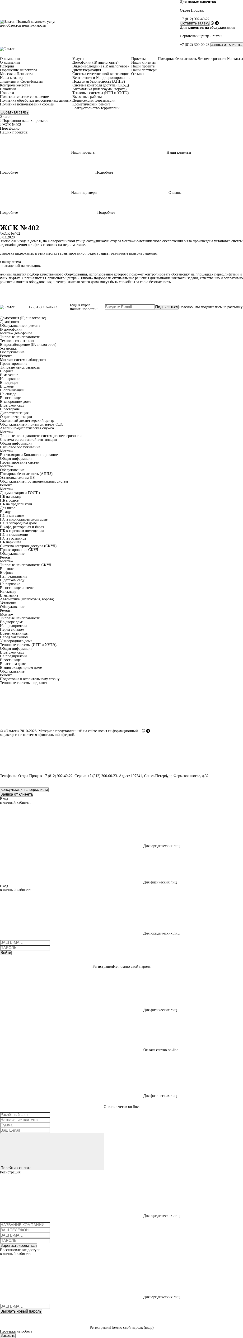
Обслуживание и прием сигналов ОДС (31, 424)
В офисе (6, 371)
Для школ (7, 508)
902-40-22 (195, 19)
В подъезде (9, 382)
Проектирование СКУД (19, 550)
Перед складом (12, 629)
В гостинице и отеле (16, 588)
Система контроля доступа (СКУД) (28, 546)
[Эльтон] (7, 49)
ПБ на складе (10, 496)
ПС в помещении (14, 534)
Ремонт (6, 356)
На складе (8, 394)
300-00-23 (195, 45)
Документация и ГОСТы (20, 493)
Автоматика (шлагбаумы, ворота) (27, 599)
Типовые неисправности (20, 337)
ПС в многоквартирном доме (23, 519)
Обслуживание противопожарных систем (34, 481)
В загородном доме (15, 401)
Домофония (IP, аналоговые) (23, 318)
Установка (8, 348)
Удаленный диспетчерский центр (27, 420)
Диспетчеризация (14, 413)
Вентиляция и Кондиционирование (29, 455)
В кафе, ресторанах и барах (22, 527)
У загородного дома (16, 641)
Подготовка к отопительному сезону (30, 679)
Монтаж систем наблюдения (23, 360)
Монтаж (6, 432)
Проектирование (13, 363)
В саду (5, 512)
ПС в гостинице (13, 538)
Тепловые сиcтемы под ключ (23, 683)
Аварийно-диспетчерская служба (27, 428)
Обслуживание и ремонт (20, 325)
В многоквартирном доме (21, 667)
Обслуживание (12, 352)
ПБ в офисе (9, 500)
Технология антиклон (17, 341)
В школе (7, 386)
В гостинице (10, 398)
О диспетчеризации (16, 417)
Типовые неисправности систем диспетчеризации (41, 436)
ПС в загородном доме (18, 523)
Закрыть (7, 1335)
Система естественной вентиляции (28, 439)
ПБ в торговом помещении (22, 531)
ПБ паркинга (10, 542)
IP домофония (11, 329)
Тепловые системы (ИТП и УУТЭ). (28, 645)
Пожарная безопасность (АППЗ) (26, 474)
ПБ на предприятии (16, 504)
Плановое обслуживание (20, 447)
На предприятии (13, 576)
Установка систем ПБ (17, 477)
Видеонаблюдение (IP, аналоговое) (28, 344)
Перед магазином (14, 637)
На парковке (10, 379)
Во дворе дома (11, 622)
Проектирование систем (19, 462)
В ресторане (10, 409)
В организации (12, 390)
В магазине (9, 375)
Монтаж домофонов (16, 333)
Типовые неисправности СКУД (25, 565)
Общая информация (16, 443)
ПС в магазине (12, 515)
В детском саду (12, 405)
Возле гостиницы (14, 633)
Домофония (9, 322)
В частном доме (13, 664)
